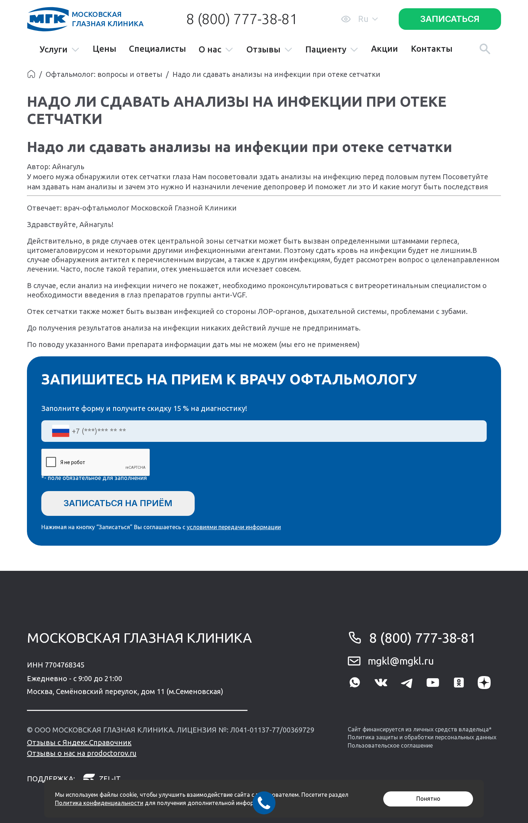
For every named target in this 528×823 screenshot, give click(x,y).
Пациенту (325, 49)
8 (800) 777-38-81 (241, 19)
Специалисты (157, 48)
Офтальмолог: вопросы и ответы (104, 74)
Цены (104, 48)
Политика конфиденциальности (99, 803)
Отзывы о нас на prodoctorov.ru (81, 753)
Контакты (432, 48)
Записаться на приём (118, 503)
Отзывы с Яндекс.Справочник (79, 742)
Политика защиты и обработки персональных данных (422, 737)
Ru (363, 19)
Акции (384, 48)
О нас (210, 49)
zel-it (110, 779)
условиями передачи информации (234, 527)
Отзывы (263, 49)
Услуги (54, 49)
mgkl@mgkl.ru (401, 660)
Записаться (450, 19)
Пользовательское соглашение (390, 745)
